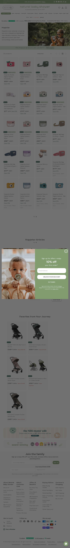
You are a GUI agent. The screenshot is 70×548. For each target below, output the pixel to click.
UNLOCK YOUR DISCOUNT (51, 277)
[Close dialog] (66, 251)
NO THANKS (51, 282)
